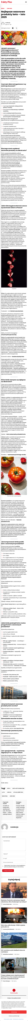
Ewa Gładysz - (7, 981)
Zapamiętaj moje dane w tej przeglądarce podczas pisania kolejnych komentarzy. (14, 866)
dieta (8, 788)
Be (5, 782)
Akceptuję (14, 1012)
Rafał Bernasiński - (8, 954)
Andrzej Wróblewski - (9, 929)
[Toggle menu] (26, 2)
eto (7, 782)
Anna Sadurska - (7, 904)
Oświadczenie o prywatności (18, 1019)
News (2, 8)
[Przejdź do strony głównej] (6, 2)
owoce (9, 792)
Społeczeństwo (18, 792)
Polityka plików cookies (8, 1019)
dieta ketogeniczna (18, 788)
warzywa (5, 796)
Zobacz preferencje (14, 1016)
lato (3, 792)
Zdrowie (9, 8)
